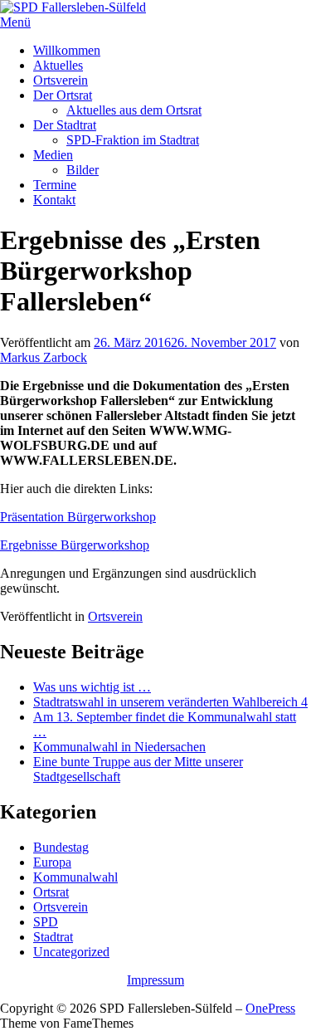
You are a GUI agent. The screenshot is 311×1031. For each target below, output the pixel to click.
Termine (54, 185)
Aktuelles (58, 65)
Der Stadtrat (64, 125)
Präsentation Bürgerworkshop (78, 517)
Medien (53, 155)
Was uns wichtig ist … (92, 687)
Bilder (82, 170)
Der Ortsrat (62, 95)
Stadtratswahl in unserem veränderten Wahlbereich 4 (170, 702)
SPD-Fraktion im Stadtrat (132, 140)
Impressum (155, 980)
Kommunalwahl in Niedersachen (119, 747)
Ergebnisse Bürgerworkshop (74, 545)
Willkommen (66, 50)
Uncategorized (71, 952)
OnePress (270, 1008)
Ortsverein (60, 80)
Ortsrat (51, 892)
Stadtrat (53, 937)
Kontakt (54, 200)
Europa (52, 862)
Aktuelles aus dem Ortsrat (134, 110)
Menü (15, 22)
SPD (45, 922)
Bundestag (61, 847)
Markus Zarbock (43, 357)
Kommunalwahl (75, 877)
